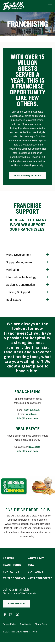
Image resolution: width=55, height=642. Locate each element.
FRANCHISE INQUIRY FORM (27, 175)
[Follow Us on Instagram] (11, 615)
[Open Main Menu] (50, 6)
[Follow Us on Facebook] (4, 615)
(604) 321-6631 (32, 410)
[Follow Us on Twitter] (17, 615)
